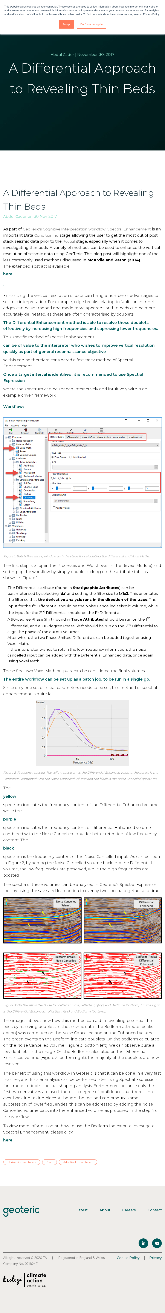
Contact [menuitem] (155, 1210)
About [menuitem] (104, 1210)
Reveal (69, 241)
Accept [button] (66, 24)
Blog (49, 1162)
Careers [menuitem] (129, 1210)
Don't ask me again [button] (91, 24)
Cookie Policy (128, 1258)
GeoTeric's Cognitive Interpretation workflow (64, 229)
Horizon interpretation (22, 1162)
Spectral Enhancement (129, 229)
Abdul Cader (62, 54)
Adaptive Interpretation (78, 1162)
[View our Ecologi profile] (24, 1280)
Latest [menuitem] (82, 1210)
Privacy (155, 1258)
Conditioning (46, 235)
